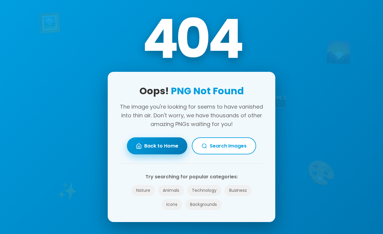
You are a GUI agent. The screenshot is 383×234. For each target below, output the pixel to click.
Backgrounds (203, 204)
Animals (171, 190)
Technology (204, 190)
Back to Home (161, 145)
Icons (171, 204)
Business (238, 190)
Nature (143, 190)
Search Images (228, 145)
